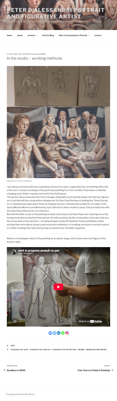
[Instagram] (67, 333)
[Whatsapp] (62, 333)
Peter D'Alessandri (34, 54)
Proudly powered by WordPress (20, 394)
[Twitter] (54, 333)
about (20, 35)
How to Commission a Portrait (73, 35)
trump (81, 350)
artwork (31, 35)
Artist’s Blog (48, 35)
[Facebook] (50, 333)
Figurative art (20, 350)
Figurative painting (64, 350)
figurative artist (40, 350)
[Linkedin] (58, 333)
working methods (96, 350)
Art (13, 346)
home (9, 35)
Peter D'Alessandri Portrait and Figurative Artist (56, 13)
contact (98, 35)
